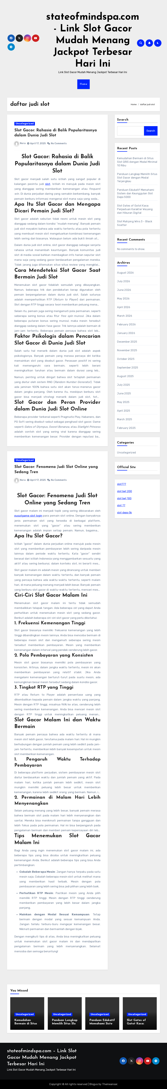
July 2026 (123, 281)
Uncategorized (25, 123)
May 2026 (123, 298)
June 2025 (124, 393)
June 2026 (124, 289)
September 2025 (127, 367)
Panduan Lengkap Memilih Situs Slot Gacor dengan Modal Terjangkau (137, 178)
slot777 (121, 484)
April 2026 (123, 307)
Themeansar (109, 1084)
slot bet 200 (124, 491)
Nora (23, 143)
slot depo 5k (124, 512)
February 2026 (126, 324)
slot (47, 184)
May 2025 (123, 402)
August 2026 (125, 272)
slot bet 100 (124, 498)
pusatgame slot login (28, 515)
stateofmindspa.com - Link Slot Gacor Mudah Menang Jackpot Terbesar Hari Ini (92, 40)
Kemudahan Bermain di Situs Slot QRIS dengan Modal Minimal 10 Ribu (137, 162)
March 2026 (124, 315)
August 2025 (125, 376)
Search (123, 119)
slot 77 (121, 505)
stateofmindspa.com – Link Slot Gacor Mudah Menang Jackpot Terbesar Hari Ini (42, 1057)
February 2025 (126, 428)
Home (83, 84)
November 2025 (127, 350)
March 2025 (124, 419)
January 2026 (126, 333)
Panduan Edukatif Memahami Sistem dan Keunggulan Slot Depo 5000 (135, 193)
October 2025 (125, 359)
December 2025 (127, 341)
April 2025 (123, 410)
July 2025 (123, 384)
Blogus (93, 1084)
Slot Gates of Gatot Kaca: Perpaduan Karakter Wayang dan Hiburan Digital (135, 209)
